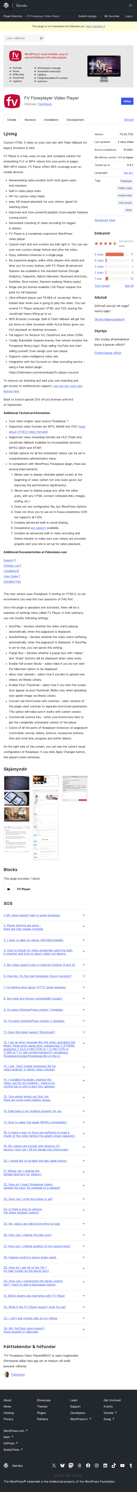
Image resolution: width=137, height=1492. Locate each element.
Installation (51, 120)
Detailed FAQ (12, 581)
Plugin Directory (13, 16)
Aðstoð (128, 120)
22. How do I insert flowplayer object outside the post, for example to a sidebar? (32, 1186)
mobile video (125, 195)
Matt (9, 1437)
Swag (109, 1419)
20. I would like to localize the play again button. (35, 1161)
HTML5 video (125, 188)
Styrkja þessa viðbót (108, 353)
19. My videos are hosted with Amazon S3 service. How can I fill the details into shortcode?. (36, 1147)
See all (129, 286)
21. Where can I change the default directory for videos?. (23, 1172)
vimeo (128, 210)
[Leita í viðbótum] (41, 38)
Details (11, 120)
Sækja (127, 101)
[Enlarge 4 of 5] (54, 794)
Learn (74, 1400)
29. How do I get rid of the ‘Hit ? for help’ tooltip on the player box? (26, 1269)
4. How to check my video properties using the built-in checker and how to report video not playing (38, 952)
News (7, 1406)
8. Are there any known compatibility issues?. (33, 998)
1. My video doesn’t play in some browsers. (32, 915)
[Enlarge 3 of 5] (54, 780)
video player (125, 202)
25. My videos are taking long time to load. (32, 1223)
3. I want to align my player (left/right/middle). (34, 940)
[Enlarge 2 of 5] (25, 830)
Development (75, 120)
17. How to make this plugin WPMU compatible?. (35, 1122)
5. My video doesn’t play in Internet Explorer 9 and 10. (39, 965)
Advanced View (105, 220)
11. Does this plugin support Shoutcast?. (29, 1032)
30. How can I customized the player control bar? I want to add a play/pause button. (33, 1282)
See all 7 (128, 172)
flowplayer (126, 181)
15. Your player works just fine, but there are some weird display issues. (27, 1098)
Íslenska (17, 1465)
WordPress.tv (81, 1419)
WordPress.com (16, 1431)
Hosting (9, 1413)
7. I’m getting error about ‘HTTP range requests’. (35, 987)
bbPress (11, 1443)
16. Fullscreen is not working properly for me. (33, 1111)
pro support (38, 528)
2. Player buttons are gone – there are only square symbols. (24, 927)
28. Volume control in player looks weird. (30, 1257)
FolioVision (45, 104)
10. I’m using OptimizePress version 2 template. (34, 1021)
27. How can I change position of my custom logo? (37, 1246)
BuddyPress (13, 1449)
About (7, 1400)
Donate (110, 1413)
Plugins (41, 1413)
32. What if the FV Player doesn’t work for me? (35, 1307)
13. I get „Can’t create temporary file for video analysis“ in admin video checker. (30, 1067)
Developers (77, 1413)
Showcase (44, 1400)
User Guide (11, 576)
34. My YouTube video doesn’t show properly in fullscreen (24, 1330)
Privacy (8, 1419)
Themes (42, 1406)
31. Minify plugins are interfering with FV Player (34, 1296)
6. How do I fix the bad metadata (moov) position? (37, 976)
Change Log (11, 565)
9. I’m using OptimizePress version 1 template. (33, 1009)
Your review (102, 286)
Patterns (42, 1419)
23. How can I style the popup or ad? (28, 1199)
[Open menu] (131, 5)
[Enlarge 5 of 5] (83, 780)
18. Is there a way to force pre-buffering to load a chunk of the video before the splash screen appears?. (39, 1134)
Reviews (30, 120)
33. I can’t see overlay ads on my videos (30, 1318)
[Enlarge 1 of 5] (25, 780)
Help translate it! (95, 26)
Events (108, 1406)
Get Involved (112, 1400)
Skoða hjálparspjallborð (110, 319)
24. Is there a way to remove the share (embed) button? (23, 1211)
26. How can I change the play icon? (28, 1235)
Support (9, 560)
